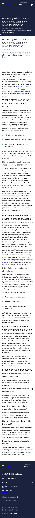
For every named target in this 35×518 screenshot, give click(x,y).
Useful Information (15, 28)
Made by (5, 513)
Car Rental (5, 28)
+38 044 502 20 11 (10, 487)
